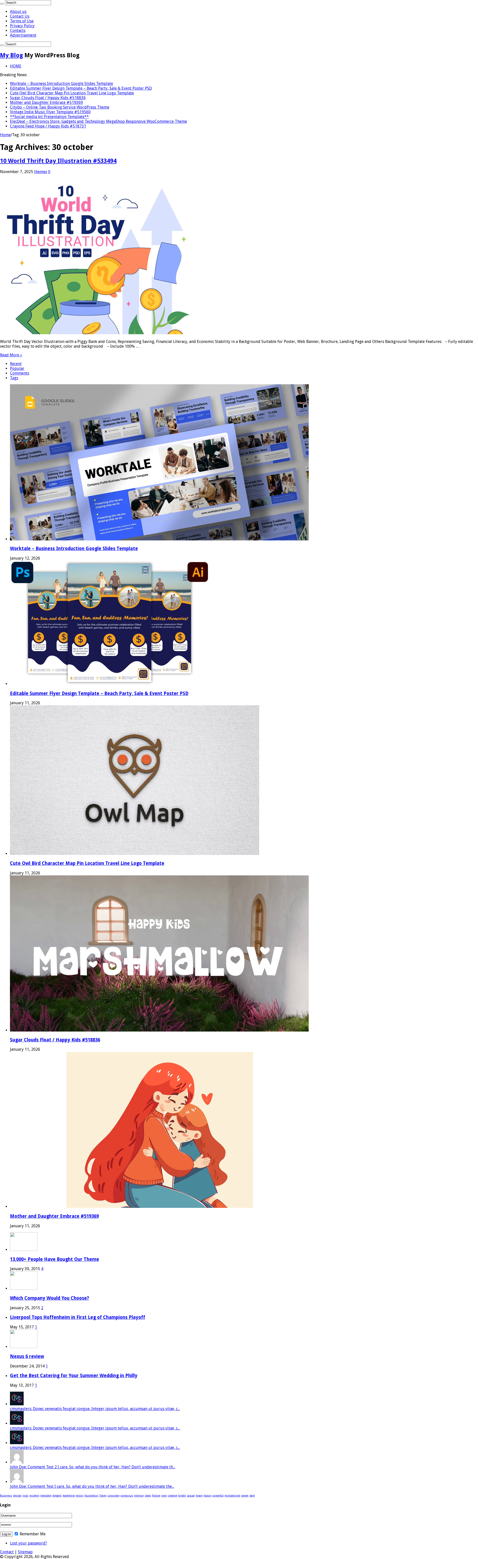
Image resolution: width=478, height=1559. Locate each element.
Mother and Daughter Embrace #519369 (46, 102)
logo (25, 1495)
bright (182, 1495)
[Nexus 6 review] (23, 1346)
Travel (102, 1495)
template (45, 1495)
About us (18, 11)
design (17, 1495)
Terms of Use (22, 21)
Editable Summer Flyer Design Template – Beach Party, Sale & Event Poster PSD (81, 88)
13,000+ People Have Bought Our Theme (54, 1259)
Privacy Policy (22, 25)
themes (40, 171)
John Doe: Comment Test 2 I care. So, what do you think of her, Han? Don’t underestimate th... (92, 1467)
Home (5, 134)
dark (252, 1495)
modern (34, 1495)
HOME (15, 66)
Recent (16, 363)
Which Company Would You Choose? (49, 1298)
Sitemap (25, 1552)
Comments (19, 373)
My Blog (11, 55)
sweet (244, 1495)
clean (148, 1495)
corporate (113, 1495)
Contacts (17, 30)
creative (172, 1495)
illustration (91, 1495)
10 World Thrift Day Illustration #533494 (58, 160)
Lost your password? (28, 1543)
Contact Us (19, 16)
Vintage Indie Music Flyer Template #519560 (50, 112)
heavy (199, 1495)
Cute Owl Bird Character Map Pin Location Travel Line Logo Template (72, 93)
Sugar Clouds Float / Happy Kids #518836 (48, 97)
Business (6, 1495)
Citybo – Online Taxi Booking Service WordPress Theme (59, 107)
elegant (56, 1495)
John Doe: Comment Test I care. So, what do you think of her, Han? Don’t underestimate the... (92, 1486)
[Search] (2, 3)
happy (207, 1495)
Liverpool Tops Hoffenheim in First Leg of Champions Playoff (77, 1317)
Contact (7, 1552)
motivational (232, 1495)
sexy (164, 1495)
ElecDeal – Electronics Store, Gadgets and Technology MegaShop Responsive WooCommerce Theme (98, 121)
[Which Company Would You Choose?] (23, 1288)
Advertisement (23, 35)
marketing (68, 1495)
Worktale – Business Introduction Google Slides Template (61, 83)
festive (156, 1495)
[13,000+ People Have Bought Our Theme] (23, 1249)
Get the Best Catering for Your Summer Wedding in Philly (73, 1375)
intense (139, 1495)
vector (79, 1495)
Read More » (11, 355)
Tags (14, 378)
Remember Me (32, 1534)
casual (191, 1495)
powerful (218, 1495)
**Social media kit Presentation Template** (49, 116)
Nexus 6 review (27, 1356)
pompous (126, 1495)
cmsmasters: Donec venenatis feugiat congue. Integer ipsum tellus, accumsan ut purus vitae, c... (95, 1408)
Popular (17, 368)
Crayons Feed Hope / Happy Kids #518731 (48, 126)
